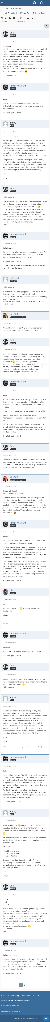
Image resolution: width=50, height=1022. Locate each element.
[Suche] (34, 3)
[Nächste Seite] (29, 985)
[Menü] (46, 3)
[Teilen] (46, 26)
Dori (6, 21)
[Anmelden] (40, 3)
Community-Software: (25, 1018)
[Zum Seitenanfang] (46, 1018)
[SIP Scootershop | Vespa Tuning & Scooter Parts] (25, 13)
